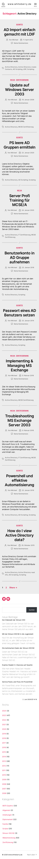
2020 (4, 729)
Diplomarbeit (7, 819)
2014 (4, 757)
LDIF (24, 69)
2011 (4, 770)
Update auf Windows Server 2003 (19, 89)
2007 (4, 789)
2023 (4, 715)
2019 (4, 734)
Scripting (30, 69)
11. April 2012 (28, 40)
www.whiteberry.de (19, 4)
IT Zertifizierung (24, 235)
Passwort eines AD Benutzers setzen (19, 312)
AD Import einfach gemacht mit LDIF (19, 31)
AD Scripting (17, 69)
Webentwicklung (8, 838)
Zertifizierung (22, 80)
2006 (4, 793)
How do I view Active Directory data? (19, 535)
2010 (4, 775)
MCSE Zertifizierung (25, 127)
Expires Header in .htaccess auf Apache (17, 665)
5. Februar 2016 (28, 375)
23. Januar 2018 (28, 267)
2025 (4, 711)
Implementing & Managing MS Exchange (19, 365)
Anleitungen (7, 815)
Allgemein (6, 810)
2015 (4, 752)
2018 (4, 738)
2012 (4, 766)
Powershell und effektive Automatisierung (19, 480)
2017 (4, 743)
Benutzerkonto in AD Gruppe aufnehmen (19, 257)
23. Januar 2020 (28, 153)
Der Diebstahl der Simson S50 (13, 620)
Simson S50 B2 (8, 833)
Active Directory (11, 67)
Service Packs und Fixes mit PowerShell (17, 682)
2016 (4, 747)
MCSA (12, 80)
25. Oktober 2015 (28, 545)
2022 (4, 720)
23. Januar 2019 (28, 490)
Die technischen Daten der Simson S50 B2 (18, 648)
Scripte (19, 24)
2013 (4, 761)
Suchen (32, 610)
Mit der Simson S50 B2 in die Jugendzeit (17, 634)
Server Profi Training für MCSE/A (19, 200)
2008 (4, 784)
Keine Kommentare (21, 43)
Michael (15, 40)
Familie (5, 824)
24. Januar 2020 (28, 210)
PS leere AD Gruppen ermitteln (19, 144)
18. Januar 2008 (28, 100)
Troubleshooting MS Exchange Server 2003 (19, 420)
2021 (4, 724)
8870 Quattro (7, 806)
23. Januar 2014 (28, 321)
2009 (4, 779)
